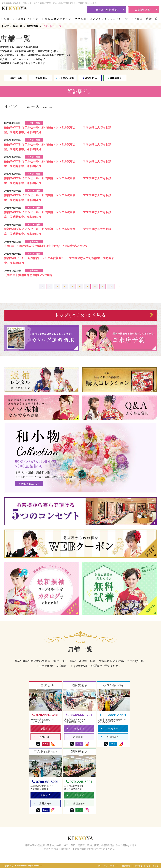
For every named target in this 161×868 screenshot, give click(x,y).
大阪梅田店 (41, 78)
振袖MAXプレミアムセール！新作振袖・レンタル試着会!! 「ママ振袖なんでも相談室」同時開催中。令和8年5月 (57, 181)
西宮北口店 (91, 78)
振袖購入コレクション (56, 19)
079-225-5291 (81, 782)
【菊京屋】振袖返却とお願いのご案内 (28, 275)
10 (110, 286)
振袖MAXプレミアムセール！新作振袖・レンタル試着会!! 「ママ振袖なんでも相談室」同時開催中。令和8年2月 (57, 231)
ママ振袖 (80, 19)
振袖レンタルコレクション (21, 19)
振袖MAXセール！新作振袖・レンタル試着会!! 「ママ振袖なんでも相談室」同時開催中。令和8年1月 (59, 261)
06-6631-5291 (114, 715)
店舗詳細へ (45, 737)
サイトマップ (152, 866)
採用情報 (126, 866)
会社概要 (138, 866)
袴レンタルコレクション (106, 19)
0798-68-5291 (47, 782)
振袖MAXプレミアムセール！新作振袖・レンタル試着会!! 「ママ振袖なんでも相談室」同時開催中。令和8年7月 (57, 147)
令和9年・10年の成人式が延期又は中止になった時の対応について (46, 246)
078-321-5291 (47, 715)
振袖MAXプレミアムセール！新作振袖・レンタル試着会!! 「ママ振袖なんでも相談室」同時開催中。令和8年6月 (57, 164)
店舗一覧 (152, 18)
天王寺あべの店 (66, 78)
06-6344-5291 (81, 715)
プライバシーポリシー (108, 866)
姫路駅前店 (116, 78)
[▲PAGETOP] (153, 860)
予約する (45, 728)
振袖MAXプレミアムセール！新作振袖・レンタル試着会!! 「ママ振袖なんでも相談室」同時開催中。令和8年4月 (57, 198)
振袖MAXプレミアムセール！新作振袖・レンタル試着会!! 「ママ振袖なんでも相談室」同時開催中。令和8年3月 (57, 215)
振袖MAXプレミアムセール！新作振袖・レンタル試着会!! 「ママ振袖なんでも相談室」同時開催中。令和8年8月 (57, 130)
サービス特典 (134, 19)
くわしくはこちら (29, 483)
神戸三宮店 (16, 78)
